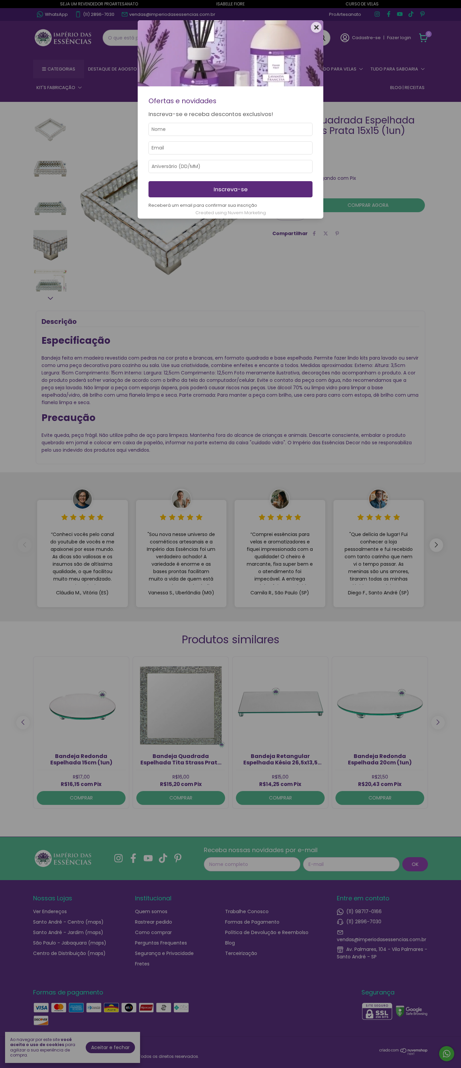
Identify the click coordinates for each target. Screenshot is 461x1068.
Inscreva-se (231, 189)
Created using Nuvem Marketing (230, 213)
